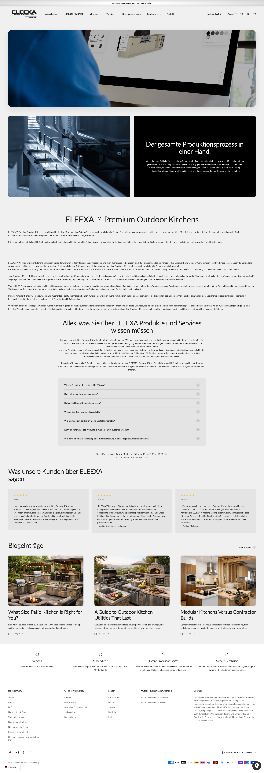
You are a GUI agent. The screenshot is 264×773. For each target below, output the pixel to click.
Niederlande (113, 712)
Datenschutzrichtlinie (17, 722)
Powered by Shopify (31, 762)
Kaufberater (152, 14)
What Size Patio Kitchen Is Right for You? (45, 615)
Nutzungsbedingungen (18, 727)
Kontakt (170, 14)
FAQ (10, 707)
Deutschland (113, 697)
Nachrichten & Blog (17, 712)
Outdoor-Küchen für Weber (153, 702)
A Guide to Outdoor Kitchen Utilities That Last (123, 615)
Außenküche (51, 14)
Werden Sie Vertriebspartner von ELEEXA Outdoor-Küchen (132, 3)
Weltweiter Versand (17, 717)
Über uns (94, 14)
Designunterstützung (132, 14)
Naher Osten (70, 717)
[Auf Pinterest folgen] (24, 752)
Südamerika (69, 712)
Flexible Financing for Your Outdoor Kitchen (24, 738)
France (111, 702)
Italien (111, 717)
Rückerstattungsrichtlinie (19, 732)
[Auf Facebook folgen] (10, 752)
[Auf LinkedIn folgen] (31, 752)
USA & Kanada (70, 702)
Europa (67, 697)
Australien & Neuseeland (75, 707)
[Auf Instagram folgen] (17, 752)
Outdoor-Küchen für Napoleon (155, 697)
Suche (11, 697)
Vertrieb (110, 14)
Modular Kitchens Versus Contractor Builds (218, 615)
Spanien (111, 707)
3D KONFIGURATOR (74, 14)
